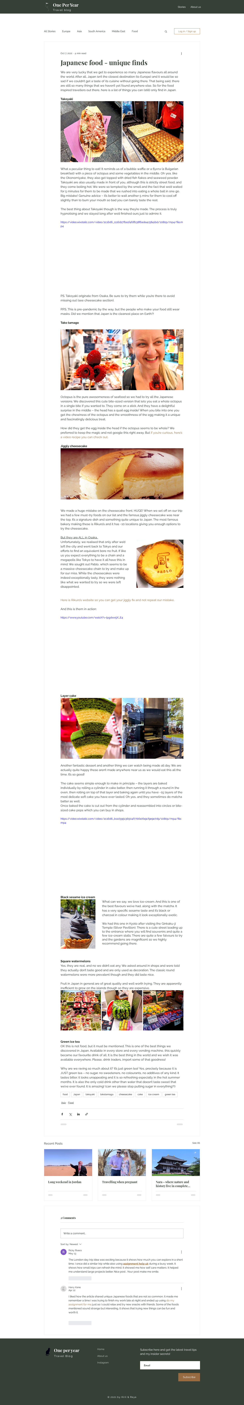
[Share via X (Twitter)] (70, 1114)
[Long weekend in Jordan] (68, 1162)
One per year (66, 1350)
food (65, 1094)
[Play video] (122, 650)
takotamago (106, 1094)
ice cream (153, 1094)
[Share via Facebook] (62, 1114)
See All (196, 1143)
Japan (76, 1094)
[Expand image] (91, 131)
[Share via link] (86, 1114)
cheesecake (125, 1094)
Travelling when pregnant (119, 1182)
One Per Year (66, 5)
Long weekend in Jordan (64, 1182)
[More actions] (181, 53)
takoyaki (90, 1094)
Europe (66, 31)
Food (135, 31)
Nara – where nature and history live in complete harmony (172, 1184)
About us (102, 1355)
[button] (165, 31)
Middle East (118, 31)
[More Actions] (181, 1252)
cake (140, 1094)
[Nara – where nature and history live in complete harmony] (176, 1162)
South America (96, 31)
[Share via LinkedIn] (78, 1114)
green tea (170, 1094)
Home (100, 1349)
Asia (79, 31)
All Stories (49, 31)
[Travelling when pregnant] (122, 1162)
